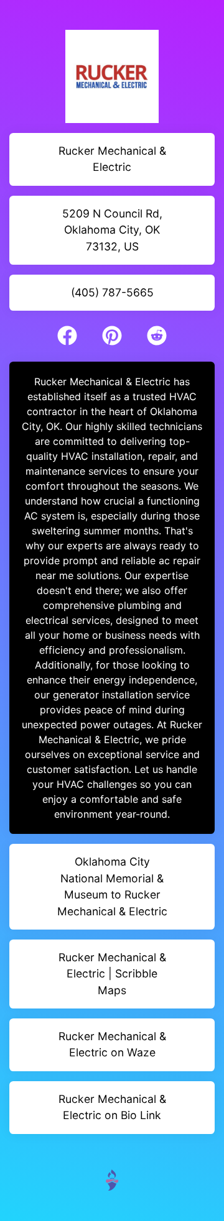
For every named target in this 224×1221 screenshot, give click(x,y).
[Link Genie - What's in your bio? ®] (112, 1179)
